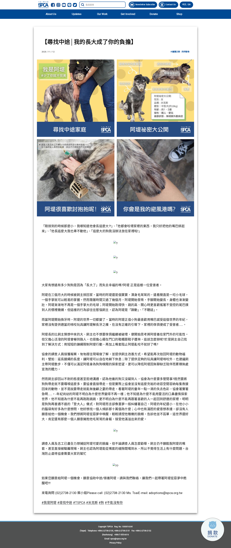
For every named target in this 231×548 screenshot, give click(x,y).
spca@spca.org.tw (118, 539)
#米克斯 (92, 503)
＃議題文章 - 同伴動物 (179, 52)
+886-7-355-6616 (121, 535)
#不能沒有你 (114, 503)
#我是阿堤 (49, 503)
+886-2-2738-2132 (143, 531)
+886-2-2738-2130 (105, 531)
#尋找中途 (64, 503)
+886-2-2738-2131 (122, 531)
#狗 (101, 503)
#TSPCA (79, 503)
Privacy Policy (115, 543)
